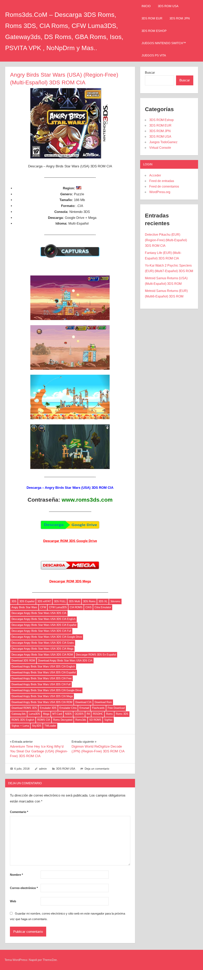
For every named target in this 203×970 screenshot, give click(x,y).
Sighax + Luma (20, 725)
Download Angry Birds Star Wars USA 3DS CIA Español (43, 672)
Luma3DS (34, 713)
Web (13, 901)
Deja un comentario (97, 768)
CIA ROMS (76, 607)
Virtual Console (160, 147)
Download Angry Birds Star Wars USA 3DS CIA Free (41, 678)
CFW (43, 607)
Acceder (155, 175)
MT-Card (57, 713)
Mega (46, 713)
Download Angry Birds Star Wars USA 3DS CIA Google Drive (46, 690)
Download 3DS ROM (23, 660)
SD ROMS (95, 719)
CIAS (88, 607)
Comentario (19, 812)
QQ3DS (79, 713)
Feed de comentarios (164, 186)
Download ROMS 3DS (24, 707)
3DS (13, 601)
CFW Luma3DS (58, 607)
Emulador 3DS (48, 707)
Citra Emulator (103, 607)
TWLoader (50, 725)
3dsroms (115, 601)
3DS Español (26, 601)
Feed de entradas (161, 181)
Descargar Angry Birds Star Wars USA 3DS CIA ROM (42, 654)
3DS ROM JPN (179, 18)
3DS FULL (60, 601)
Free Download (116, 707)
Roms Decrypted (62, 719)
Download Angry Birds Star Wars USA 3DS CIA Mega (42, 696)
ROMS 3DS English (22, 719)
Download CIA (83, 702)
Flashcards (98, 707)
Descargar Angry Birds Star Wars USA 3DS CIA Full (41, 630)
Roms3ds (80, 719)
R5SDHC (98, 713)
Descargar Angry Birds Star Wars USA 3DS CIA (38, 613)
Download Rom (103, 702)
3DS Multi (74, 601)
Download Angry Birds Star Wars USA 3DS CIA (65, 660)
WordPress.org (159, 192)
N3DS (68, 713)
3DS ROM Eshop (154, 30)
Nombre (16, 874)
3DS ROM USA (168, 6)
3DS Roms (89, 601)
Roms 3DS (122, 713)
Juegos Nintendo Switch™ (164, 43)
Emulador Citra (68, 707)
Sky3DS (36, 725)
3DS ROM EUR (152, 18)
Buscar (150, 72)
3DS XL (103, 601)
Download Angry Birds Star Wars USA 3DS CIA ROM (41, 702)
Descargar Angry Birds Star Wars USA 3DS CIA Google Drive (46, 636)
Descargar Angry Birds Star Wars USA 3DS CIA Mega (42, 648)
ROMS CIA (43, 719)
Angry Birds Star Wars (24, 607)
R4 (88, 713)
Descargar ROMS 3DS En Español (96, 654)
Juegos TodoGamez (163, 142)
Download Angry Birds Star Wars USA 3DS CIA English (43, 666)
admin (43, 768)
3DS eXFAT (44, 601)
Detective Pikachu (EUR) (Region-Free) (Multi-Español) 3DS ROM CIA (166, 240)
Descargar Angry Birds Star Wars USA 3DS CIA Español (43, 624)
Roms (109, 713)
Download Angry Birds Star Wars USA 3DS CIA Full (41, 684)
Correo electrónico (24, 888)
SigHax (108, 719)
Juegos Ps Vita (154, 55)
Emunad (84, 707)
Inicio (146, 6)
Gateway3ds (18, 713)
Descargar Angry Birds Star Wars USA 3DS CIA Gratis (42, 642)
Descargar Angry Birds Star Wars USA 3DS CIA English (43, 618)
